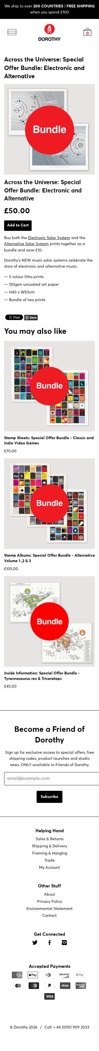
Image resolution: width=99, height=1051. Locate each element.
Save (33, 317)
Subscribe (49, 796)
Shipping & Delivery (49, 846)
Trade (49, 860)
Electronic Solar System (49, 238)
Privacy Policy (49, 901)
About (49, 894)
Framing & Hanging (49, 853)
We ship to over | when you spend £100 (49, 9)
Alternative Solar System (26, 244)
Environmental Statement (49, 908)
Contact (49, 916)
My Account (49, 868)
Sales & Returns (50, 839)
